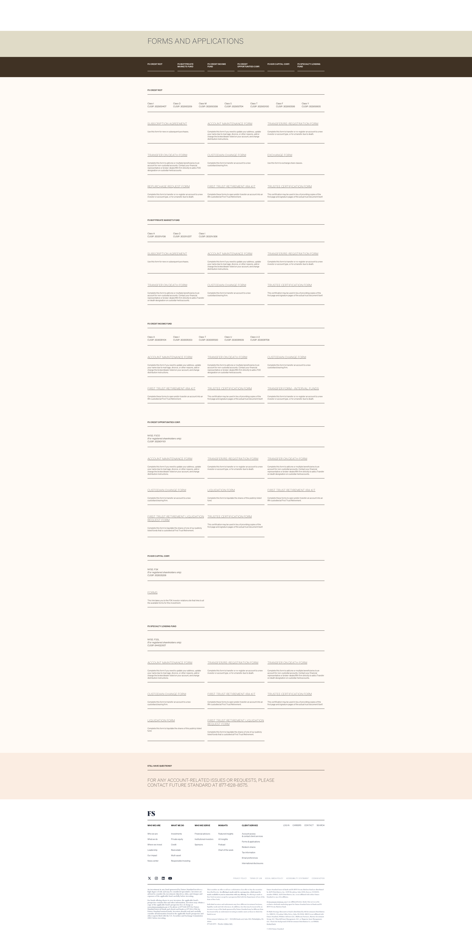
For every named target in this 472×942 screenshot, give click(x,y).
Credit (173, 844)
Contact (309, 825)
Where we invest (155, 844)
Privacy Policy (240, 878)
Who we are (153, 834)
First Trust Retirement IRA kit (231, 186)
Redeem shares (249, 847)
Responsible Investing (180, 861)
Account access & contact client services (252, 835)
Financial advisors (202, 834)
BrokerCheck (271, 924)
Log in (286, 825)
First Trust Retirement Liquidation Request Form (176, 518)
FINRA (226, 924)
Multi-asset (176, 855)
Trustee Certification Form (289, 186)
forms (152, 592)
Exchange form (279, 155)
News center (153, 861)
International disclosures (252, 863)
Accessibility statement (297, 878)
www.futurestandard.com (157, 907)
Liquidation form (221, 490)
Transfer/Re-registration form (292, 124)
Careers (297, 825)
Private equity (177, 839)
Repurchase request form (169, 186)
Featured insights (225, 834)
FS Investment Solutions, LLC (277, 902)
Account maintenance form (229, 124)
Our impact (152, 855)
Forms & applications (251, 841)
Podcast (221, 844)
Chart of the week (225, 850)
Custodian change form (226, 155)
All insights (223, 839)
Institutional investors (204, 839)
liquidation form (161, 720)
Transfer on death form (167, 155)
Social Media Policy (274, 878)
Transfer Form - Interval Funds (293, 388)
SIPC (231, 924)
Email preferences (250, 858)
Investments (176, 834)
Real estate (176, 850)
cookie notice (318, 878)
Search (320, 825)
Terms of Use (256, 878)
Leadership (152, 850)
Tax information (248, 852)
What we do (153, 839)
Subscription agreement (167, 124)
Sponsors (199, 844)
